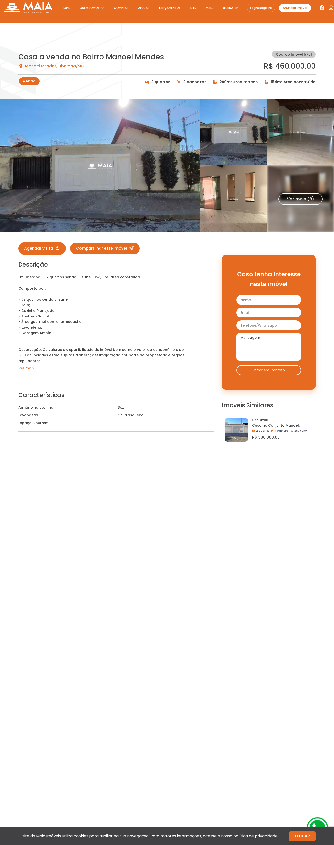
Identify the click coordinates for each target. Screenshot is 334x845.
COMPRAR (121, 8)
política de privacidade (255, 836)
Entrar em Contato (269, 370)
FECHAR (302, 836)
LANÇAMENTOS (170, 8)
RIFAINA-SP (230, 8)
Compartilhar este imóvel (101, 248)
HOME (66, 8)
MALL (209, 8)
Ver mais (26, 368)
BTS (193, 8)
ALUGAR (143, 8)
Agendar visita (38, 248)
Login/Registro (261, 8)
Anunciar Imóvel (295, 8)
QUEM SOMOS (90, 8)
